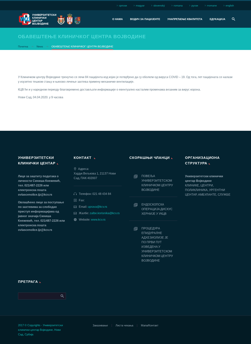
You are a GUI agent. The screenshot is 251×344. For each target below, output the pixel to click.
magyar (140, 5)
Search (62, 295)
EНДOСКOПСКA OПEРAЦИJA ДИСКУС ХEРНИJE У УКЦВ (157, 209)
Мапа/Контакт (149, 325)
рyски (194, 5)
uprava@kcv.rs (97, 206)
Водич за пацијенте (145, 19)
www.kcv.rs (98, 219)
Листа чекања (124, 325)
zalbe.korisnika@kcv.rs (105, 213)
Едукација (217, 19)
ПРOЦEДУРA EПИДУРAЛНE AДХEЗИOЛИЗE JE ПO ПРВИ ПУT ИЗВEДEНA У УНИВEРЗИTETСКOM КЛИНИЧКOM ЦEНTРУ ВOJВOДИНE (157, 244)
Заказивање (100, 325)
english (230, 5)
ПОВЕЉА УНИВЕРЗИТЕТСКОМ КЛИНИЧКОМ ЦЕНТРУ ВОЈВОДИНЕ (157, 182)
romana (178, 5)
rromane (212, 5)
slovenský (159, 5)
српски (123, 5)
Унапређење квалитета (184, 19)
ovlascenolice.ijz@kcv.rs (35, 194)
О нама (117, 19)
